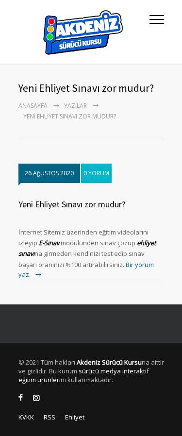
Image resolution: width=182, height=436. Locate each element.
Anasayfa (33, 105)
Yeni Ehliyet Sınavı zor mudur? (71, 204)
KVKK (26, 417)
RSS (49, 417)
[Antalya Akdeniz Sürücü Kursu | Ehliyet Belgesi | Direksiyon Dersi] (83, 32)
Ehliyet (74, 417)
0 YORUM (96, 173)
